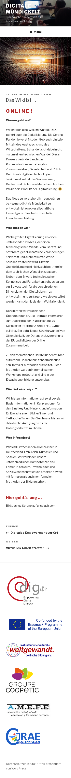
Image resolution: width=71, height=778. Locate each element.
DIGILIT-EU (42, 94)
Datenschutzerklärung (21, 763)
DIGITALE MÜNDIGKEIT (23, 9)
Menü (38, 31)
